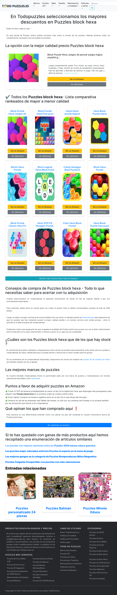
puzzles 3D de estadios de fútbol (96, 359)
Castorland (35, 378)
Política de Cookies (68, 536)
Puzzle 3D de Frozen (16, 565)
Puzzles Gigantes (97, 569)
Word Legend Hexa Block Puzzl (45, 168)
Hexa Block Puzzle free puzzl (99, 224)
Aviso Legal (65, 542)
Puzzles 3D (65, 554)
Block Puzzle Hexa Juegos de (17, 112)
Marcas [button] (36, 3)
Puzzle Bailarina (14, 581)
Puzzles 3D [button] (45, 4)
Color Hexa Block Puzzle (72, 224)
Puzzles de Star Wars (98, 559)
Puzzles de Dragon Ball (99, 566)
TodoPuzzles (54, 591)
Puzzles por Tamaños (69, 560)
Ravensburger (88, 317)
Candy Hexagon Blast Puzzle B (72, 168)
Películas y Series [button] (85, 4)
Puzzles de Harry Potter (43, 559)
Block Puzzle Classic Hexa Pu (17, 224)
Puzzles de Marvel (40, 562)
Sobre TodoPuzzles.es (69, 532)
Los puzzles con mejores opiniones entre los (50, 445)
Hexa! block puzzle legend (72, 112)
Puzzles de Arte (96, 538)
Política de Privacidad (69, 539)
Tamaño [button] (61, 3)
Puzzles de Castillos (98, 542)
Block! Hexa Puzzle (17, 168)
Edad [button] (54, 3)
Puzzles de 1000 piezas (99, 563)
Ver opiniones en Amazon (59, 425)
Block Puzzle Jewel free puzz (44, 112)
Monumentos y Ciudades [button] (73, 4)
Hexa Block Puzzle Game (100, 112)
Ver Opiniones (77, 84)
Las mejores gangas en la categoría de (51, 456)
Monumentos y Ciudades (18, 577)
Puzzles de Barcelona (98, 551)
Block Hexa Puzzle (100, 168)
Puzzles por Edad (67, 557)
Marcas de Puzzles (68, 550)
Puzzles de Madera (68, 570)
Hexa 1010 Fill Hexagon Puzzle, (45, 224)
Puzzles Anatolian (97, 578)
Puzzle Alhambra (40, 571)
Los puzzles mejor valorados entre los (49, 451)
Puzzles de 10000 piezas (44, 581)
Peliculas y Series (67, 567)
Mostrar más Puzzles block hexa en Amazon (58, 278)
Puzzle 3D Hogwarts (15, 568)
